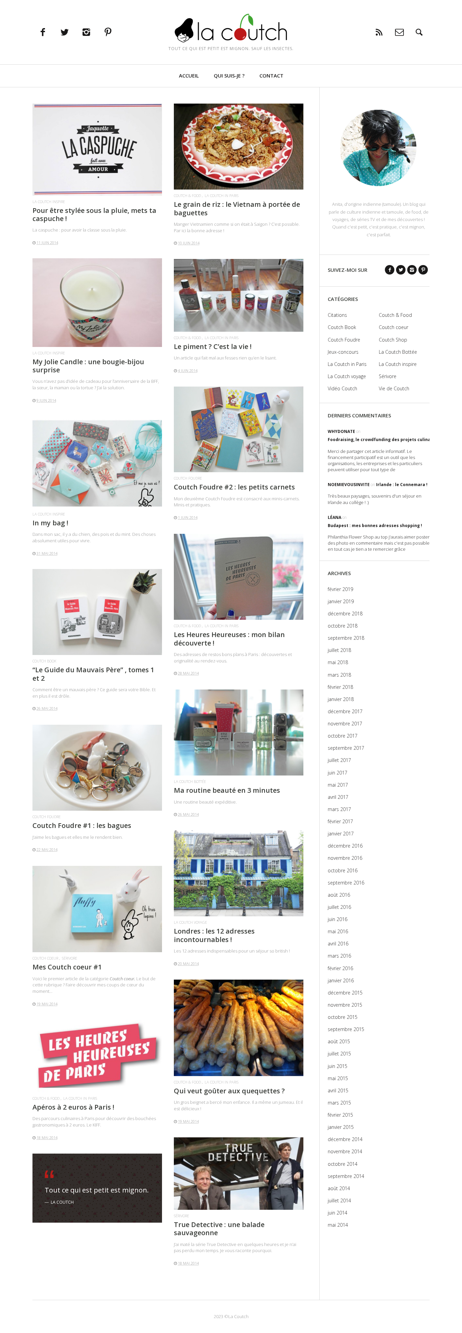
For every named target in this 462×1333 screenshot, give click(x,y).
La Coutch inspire (48, 201)
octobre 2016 (342, 870)
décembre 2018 (345, 613)
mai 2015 (338, 1078)
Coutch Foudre (188, 478)
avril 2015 (338, 1090)
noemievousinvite (349, 484)
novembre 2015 (345, 1005)
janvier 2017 (341, 833)
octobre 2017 (342, 736)
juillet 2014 (339, 1200)
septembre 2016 (346, 882)
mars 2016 (339, 956)
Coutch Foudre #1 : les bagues (81, 825)
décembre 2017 (345, 711)
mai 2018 (338, 662)
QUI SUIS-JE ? (229, 75)
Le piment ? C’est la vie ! (213, 346)
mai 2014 (338, 1225)
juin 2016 (337, 919)
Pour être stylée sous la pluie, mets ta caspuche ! (94, 214)
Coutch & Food (187, 195)
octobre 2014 (342, 1164)
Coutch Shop (393, 339)
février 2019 (340, 589)
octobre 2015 (342, 1017)
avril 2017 (338, 797)
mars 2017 (339, 809)
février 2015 (340, 1115)
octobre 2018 (342, 625)
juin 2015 (337, 1066)
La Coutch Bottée (190, 781)
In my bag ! (50, 522)
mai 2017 (338, 785)
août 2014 (339, 1188)
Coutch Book (44, 661)
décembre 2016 (345, 846)
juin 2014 (337, 1212)
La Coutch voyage (190, 922)
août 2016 (339, 895)
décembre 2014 (345, 1139)
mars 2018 (339, 675)
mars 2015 (339, 1102)
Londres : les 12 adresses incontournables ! (214, 935)
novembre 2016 (345, 858)
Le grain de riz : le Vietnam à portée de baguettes (237, 208)
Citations (337, 315)
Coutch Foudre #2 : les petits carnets (234, 486)
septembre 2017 (346, 748)
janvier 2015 (341, 1127)
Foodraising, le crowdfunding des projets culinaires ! (384, 439)
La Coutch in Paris (221, 195)
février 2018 (340, 687)
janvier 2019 (341, 601)
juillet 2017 (339, 760)
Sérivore (69, 958)
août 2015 (339, 1041)
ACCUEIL (189, 75)
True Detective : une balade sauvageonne (219, 1228)
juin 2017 (337, 772)
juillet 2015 (339, 1053)
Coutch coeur (45, 958)
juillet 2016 (339, 907)
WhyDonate (341, 431)
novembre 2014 (345, 1151)
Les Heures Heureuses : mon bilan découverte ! (229, 638)
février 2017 (340, 821)
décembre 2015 (345, 992)
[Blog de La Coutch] (231, 28)
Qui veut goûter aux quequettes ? (229, 1090)
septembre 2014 (346, 1176)
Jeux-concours (343, 352)
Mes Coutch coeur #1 (67, 966)
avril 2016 (338, 943)
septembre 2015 (346, 1029)
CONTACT (271, 75)
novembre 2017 (345, 723)
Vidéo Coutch (342, 388)
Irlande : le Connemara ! (402, 484)
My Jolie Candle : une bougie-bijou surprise (88, 365)
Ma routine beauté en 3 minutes (227, 790)
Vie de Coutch (394, 388)
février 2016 (340, 968)
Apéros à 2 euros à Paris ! (73, 1107)
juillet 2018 (339, 650)
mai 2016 (338, 931)
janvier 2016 (341, 980)
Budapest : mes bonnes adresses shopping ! (375, 525)
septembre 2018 (346, 638)
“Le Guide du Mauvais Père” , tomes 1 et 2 (93, 673)
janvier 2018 (341, 699)
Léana (334, 517)
